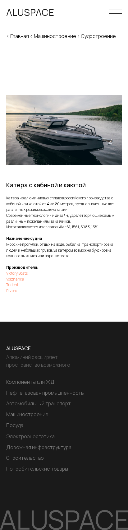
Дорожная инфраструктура (38, 447)
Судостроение (98, 36)
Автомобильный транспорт (38, 403)
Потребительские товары (37, 468)
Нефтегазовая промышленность (45, 392)
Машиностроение (55, 36)
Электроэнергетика (30, 436)
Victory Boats (17, 273)
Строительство (25, 457)
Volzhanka (15, 279)
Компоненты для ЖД (30, 382)
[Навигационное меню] (115, 12)
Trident (12, 284)
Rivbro (11, 290)
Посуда (14, 425)
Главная (19, 36)
